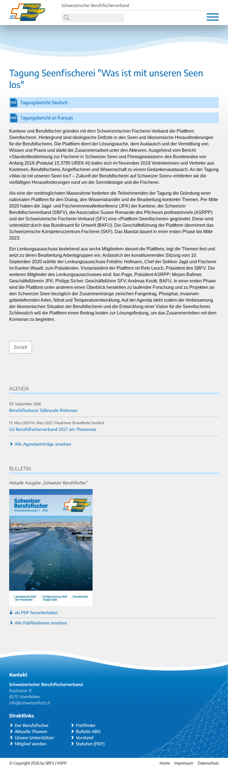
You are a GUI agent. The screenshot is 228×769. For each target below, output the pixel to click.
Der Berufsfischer (32, 725)
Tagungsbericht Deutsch (44, 102)
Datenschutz (208, 763)
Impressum (183, 763)
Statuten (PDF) (90, 743)
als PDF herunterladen (36, 612)
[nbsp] (65, 17)
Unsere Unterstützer (34, 737)
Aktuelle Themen (31, 731)
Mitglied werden (30, 743)
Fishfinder (86, 725)
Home (165, 763)
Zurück (20, 347)
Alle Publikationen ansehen (41, 622)
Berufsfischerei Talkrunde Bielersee (43, 410)
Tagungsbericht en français (46, 118)
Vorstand (84, 737)
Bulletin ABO (88, 731)
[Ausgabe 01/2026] (51, 603)
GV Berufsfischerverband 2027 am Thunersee (52, 429)
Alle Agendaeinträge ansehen (43, 443)
